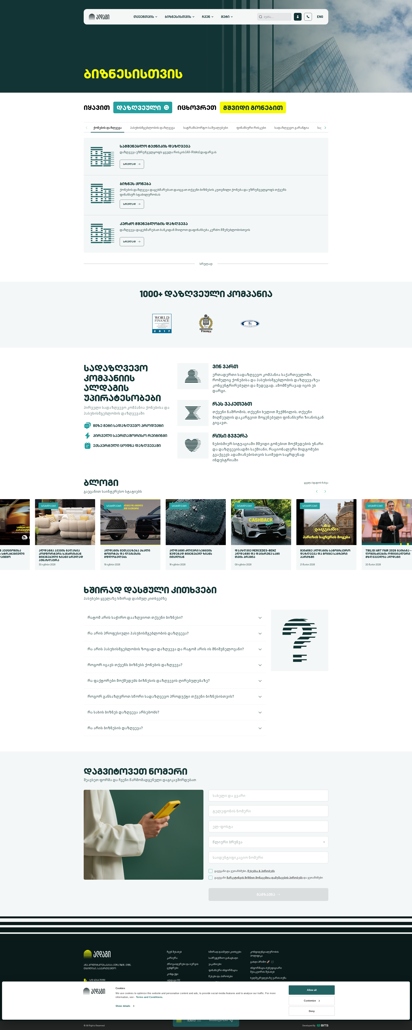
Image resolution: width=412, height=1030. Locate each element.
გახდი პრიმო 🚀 (260, 961)
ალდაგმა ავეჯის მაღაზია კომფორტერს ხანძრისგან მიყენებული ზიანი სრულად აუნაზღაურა (47, 555)
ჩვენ (206, 17)
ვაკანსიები (215, 964)
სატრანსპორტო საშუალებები (205, 128)
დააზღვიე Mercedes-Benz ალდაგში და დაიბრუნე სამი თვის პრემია (243, 554)
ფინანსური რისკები (251, 128)
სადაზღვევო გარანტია (291, 128)
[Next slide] (325, 491)
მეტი (225, 17)
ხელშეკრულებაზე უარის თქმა (268, 977)
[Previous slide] (317, 491)
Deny (312, 1011)
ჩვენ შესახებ (174, 951)
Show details (123, 1006)
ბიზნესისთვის (178, 17)
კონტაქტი (172, 974)
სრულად (206, 264)
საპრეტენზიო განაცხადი (223, 957)
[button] (325, 128)
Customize (310, 1000)
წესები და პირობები (221, 976)
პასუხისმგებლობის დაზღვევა (152, 128)
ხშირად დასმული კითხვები (225, 951)
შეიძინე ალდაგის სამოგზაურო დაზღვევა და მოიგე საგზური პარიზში (312, 554)
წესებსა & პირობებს (261, 871)
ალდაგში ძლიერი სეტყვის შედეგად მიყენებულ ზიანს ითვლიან (177, 554)
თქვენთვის (144, 17)
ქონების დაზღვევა (107, 128)
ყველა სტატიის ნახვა (316, 482)
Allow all (312, 990)
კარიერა (172, 957)
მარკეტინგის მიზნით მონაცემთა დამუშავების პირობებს (265, 877)
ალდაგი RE (173, 980)
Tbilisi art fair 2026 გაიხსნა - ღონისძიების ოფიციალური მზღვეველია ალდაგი (375, 554)
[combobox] (268, 842)
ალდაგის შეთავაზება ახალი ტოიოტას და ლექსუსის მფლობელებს (114, 554)
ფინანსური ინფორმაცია (223, 970)
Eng (320, 17)
